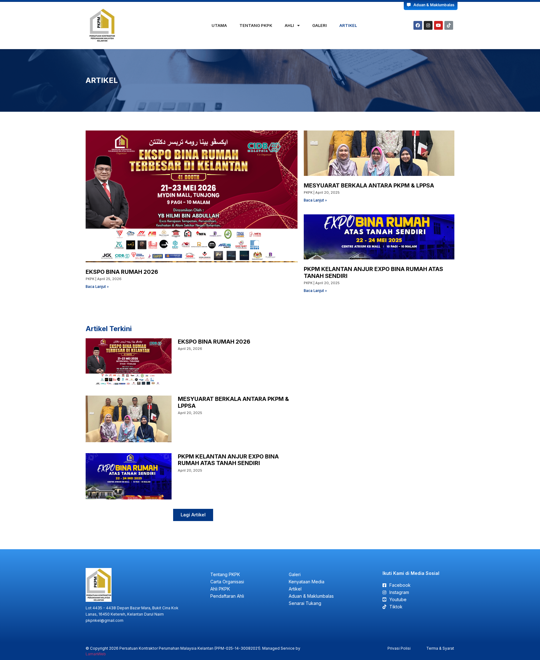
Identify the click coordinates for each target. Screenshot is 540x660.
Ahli (289, 25)
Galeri (319, 25)
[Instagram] (428, 25)
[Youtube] (438, 25)
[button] (193, 515)
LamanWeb (96, 654)
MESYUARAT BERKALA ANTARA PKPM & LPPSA (369, 185)
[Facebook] (417, 25)
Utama (219, 25)
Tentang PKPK (255, 25)
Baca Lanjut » (97, 286)
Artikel (348, 25)
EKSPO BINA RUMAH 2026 (122, 272)
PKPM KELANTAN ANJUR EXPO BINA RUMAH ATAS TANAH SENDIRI (228, 460)
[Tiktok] (448, 25)
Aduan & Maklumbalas (432, 5)
